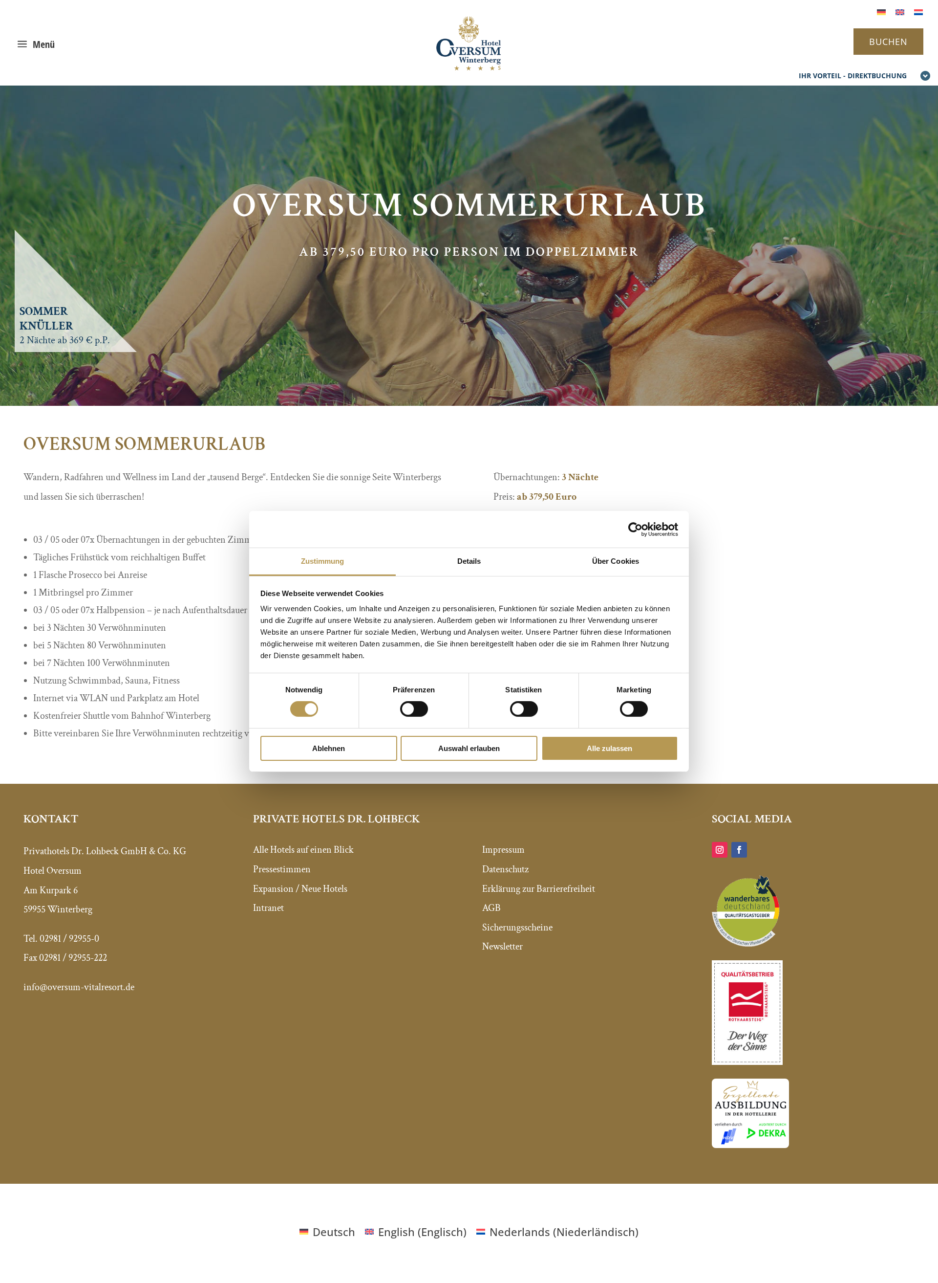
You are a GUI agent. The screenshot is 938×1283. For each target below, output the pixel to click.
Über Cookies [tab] (615, 561)
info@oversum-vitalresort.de (78, 987)
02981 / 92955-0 (69, 938)
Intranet (268, 908)
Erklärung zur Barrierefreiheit (538, 889)
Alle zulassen (609, 748)
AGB (491, 908)
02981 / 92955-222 (73, 957)
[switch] (414, 709)
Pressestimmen (282, 869)
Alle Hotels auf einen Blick (303, 849)
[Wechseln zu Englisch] (900, 11)
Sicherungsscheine (517, 927)
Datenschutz (505, 869)
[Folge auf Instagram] (719, 850)
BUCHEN (888, 41)
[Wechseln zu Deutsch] (881, 11)
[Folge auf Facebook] (739, 850)
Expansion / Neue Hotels (300, 889)
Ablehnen (328, 748)
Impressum (503, 849)
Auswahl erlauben (469, 748)
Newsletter (502, 946)
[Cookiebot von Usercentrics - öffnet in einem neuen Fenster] (635, 529)
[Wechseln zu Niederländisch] (918, 11)
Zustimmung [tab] (322, 561)
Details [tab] (469, 561)
